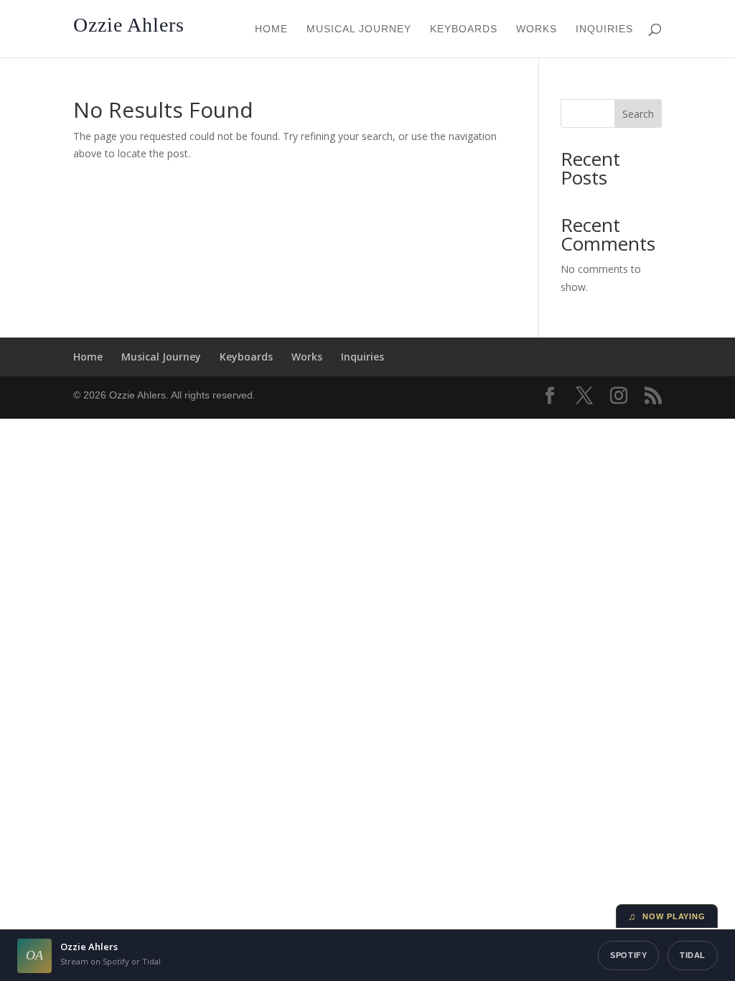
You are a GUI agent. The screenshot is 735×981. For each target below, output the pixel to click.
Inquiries (604, 29)
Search (638, 114)
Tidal (693, 955)
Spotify (628, 955)
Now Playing (667, 916)
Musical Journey (358, 29)
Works (536, 29)
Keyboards (463, 29)
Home (271, 29)
